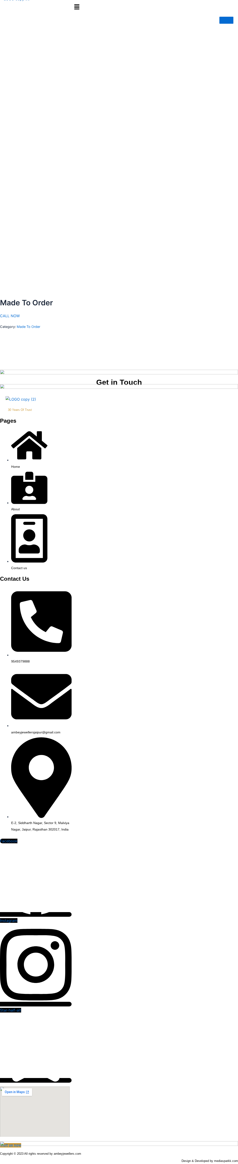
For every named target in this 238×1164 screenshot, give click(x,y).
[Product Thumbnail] (226, 20)
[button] (77, 7)
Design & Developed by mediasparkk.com (210, 1161)
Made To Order (28, 327)
